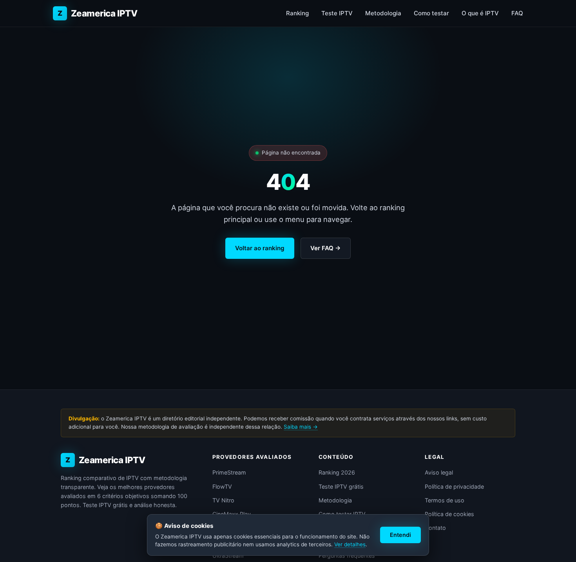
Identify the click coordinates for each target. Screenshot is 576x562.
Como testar (431, 13)
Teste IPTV (337, 13)
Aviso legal (439, 472)
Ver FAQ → (325, 248)
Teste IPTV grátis (341, 486)
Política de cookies (449, 514)
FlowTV (222, 486)
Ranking (297, 13)
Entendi (400, 534)
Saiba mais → (301, 427)
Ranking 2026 (337, 472)
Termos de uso (444, 500)
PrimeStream (229, 472)
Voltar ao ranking (259, 248)
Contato (435, 527)
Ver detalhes (350, 544)
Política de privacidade (454, 486)
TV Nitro (223, 500)
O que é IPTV (480, 13)
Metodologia (383, 13)
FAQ (517, 13)
